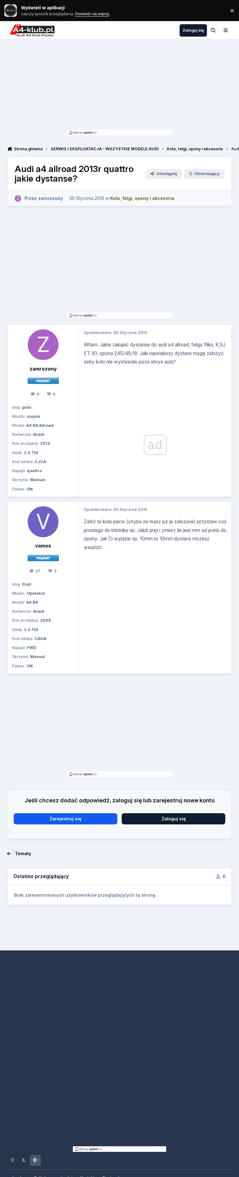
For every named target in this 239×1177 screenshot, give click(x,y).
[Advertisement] (119, 86)
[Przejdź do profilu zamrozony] (18, 198)
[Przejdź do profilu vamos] (43, 521)
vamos (43, 546)
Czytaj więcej (13, 11)
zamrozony (43, 369)
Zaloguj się (174, 818)
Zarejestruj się (65, 818)
